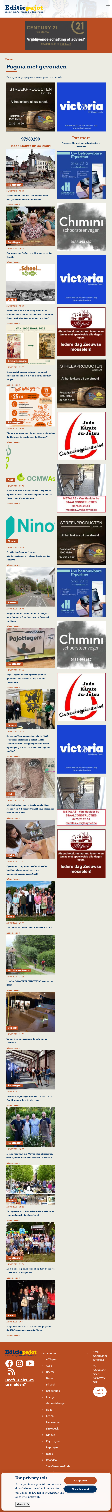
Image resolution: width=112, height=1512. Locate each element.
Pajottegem (53, 1441)
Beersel (50, 1372)
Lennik (50, 1416)
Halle (49, 1409)
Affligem (51, 1359)
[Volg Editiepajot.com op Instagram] (19, 1365)
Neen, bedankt (80, 1489)
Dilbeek (50, 1384)
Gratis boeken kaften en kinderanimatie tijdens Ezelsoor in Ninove (28, 556)
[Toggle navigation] (108, 4)
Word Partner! (99, 1391)
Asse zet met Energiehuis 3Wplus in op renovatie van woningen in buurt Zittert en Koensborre (29, 494)
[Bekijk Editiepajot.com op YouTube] (30, 1365)
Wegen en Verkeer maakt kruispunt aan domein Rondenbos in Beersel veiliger (28, 617)
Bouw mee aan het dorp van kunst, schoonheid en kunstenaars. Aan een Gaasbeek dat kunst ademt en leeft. (29, 314)
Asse (49, 1365)
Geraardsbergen (56, 1403)
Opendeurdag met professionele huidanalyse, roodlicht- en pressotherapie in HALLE (26, 870)
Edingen (51, 1397)
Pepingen (52, 1447)
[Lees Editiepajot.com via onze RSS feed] (11, 1373)
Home (9, 59)
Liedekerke (53, 1422)
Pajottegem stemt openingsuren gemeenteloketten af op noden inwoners (26, 678)
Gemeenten (48, 1353)
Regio (49, 1453)
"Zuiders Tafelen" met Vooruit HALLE (29, 927)
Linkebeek (52, 1428)
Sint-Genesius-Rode (58, 1466)
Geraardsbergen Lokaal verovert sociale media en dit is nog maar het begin (28, 376)
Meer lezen (13, 204)
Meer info (22, 1504)
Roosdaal (51, 1460)
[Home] (25, 7)
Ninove (50, 1435)
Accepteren (80, 1480)
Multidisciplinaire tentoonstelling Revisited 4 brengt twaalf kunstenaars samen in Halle (30, 809)
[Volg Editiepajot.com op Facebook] (9, 1365)
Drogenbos (53, 1391)
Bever (49, 1378)
